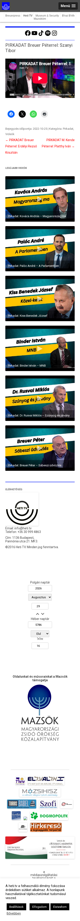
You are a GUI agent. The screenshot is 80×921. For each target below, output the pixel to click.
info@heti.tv (23, 528)
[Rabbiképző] (25, 820)
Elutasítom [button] (60, 906)
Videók (9, 134)
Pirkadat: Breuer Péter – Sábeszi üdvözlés (34, 465)
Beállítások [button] (16, 906)
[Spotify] (47, 35)
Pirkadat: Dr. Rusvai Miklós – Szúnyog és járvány (39, 415)
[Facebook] (27, 35)
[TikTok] (41, 35)
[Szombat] (16, 820)
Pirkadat (68, 128)
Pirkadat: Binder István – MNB (27, 365)
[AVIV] (20, 785)
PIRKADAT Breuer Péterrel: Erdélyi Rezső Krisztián (21, 146)
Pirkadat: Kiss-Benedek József (27, 315)
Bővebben (14, 913)
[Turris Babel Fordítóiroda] (21, 808)
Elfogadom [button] (39, 906)
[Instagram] (54, 35)
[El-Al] (46, 785)
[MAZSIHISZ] (40, 797)
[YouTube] (34, 35)
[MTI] (66, 808)
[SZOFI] (48, 808)
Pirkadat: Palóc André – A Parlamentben (33, 265)
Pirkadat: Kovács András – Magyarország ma (37, 216)
